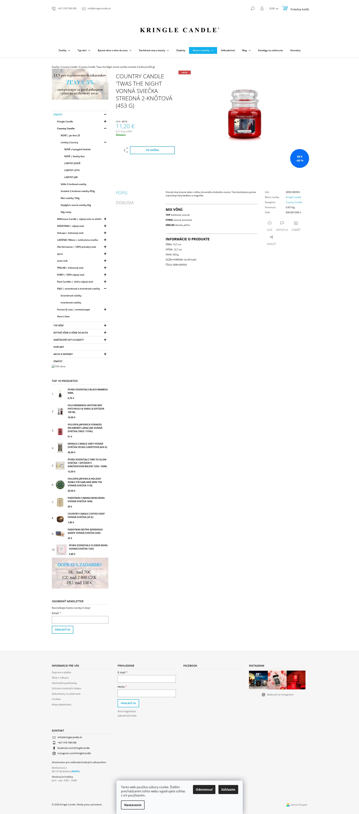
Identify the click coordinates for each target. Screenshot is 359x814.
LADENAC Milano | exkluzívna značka (77, 239)
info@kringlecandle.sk (69, 737)
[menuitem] (64, 50)
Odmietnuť (204, 789)
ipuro (60, 253)
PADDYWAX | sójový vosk (70, 226)
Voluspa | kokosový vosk (70, 233)
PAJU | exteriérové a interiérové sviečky (78, 288)
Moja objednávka (61, 704)
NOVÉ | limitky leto (74, 156)
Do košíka (152, 150)
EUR (272, 8)
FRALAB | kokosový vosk (70, 267)
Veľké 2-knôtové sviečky (73, 184)
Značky (58, 114)
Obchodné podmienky (64, 683)
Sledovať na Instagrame (280, 694)
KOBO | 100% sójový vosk (70, 274)
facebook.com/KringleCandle (73, 748)
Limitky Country (69, 142)
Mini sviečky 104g (70, 198)
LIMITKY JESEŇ (72, 163)
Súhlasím (228, 789)
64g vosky (66, 212)
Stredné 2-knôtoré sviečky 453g (78, 191)
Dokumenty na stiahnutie (66, 693)
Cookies (56, 699)
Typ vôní (59, 325)
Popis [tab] (121, 192)
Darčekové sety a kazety (69, 339)
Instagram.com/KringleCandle (74, 753)
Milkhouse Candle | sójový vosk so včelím (79, 219)
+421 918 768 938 (66, 742)
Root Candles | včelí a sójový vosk (75, 281)
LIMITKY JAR (71, 177)
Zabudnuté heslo (127, 715)
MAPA (75, 771)
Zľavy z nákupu (60, 677)
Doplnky (59, 347)
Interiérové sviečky (71, 302)
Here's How (63, 316)
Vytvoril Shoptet (299, 804)
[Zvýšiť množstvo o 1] (127, 148)
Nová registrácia (127, 711)
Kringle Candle (65, 121)
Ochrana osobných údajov (66, 688)
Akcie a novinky (63, 354)
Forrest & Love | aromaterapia (73, 309)
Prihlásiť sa (62, 629)
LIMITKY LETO (72, 170)
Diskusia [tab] (125, 202)
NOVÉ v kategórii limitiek (77, 149)
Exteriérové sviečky (71, 295)
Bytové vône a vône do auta (71, 332)
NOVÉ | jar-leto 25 (70, 135)
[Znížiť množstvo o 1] (127, 152)
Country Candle (66, 128)
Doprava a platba (61, 672)
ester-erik (62, 260)
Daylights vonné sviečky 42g (76, 205)
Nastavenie (132, 805)
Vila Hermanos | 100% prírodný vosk (76, 246)
